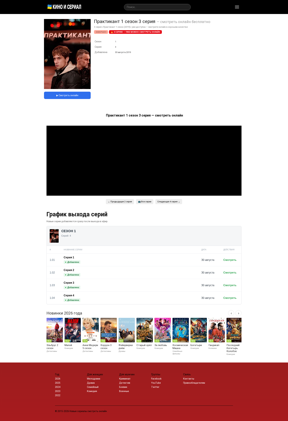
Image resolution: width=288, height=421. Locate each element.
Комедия (92, 391)
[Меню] (237, 7)
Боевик (123, 387)
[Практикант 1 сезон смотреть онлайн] (67, 88)
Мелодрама (93, 378)
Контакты (188, 378)
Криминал (124, 378)
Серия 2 (69, 270)
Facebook (156, 378)
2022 (57, 395)
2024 (57, 387)
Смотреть (229, 259)
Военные (124, 391)
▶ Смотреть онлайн (67, 95)
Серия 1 (69, 257)
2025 (57, 383)
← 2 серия (120, 201)
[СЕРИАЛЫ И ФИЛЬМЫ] (64, 7)
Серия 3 (69, 282)
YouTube (156, 383)
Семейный (92, 387)
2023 (57, 391)
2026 (57, 378)
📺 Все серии (144, 201)
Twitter (155, 387)
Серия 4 (69, 295)
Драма (91, 383)
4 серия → (168, 201)
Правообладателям (194, 383)
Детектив (124, 383)
